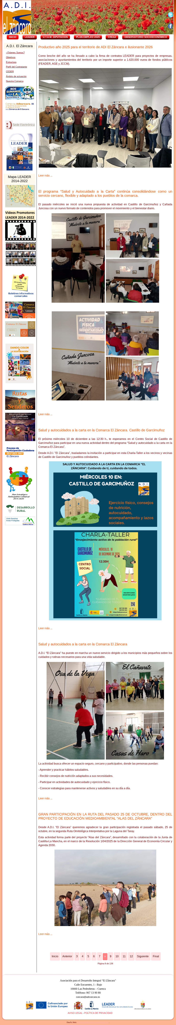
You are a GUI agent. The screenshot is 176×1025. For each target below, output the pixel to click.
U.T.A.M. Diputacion (55, 37)
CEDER (10, 71)
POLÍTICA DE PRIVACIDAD (98, 1013)
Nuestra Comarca (14, 81)
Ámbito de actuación (16, 76)
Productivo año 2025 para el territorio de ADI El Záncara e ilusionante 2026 (95, 47)
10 (117, 956)
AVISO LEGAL (75, 1013)
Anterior (67, 956)
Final (156, 956)
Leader (30, 37)
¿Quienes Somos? (15, 52)
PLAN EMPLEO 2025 (88, 37)
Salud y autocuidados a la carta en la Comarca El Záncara (82, 644)
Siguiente (143, 956)
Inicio (12, 37)
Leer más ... (45, 175)
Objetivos (10, 57)
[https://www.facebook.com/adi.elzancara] (170, 26)
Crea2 (112, 37)
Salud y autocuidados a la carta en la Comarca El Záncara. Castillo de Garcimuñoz (101, 430)
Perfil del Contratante (16, 67)
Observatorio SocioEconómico (145, 37)
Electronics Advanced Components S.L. (93, 1022)
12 (131, 956)
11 (124, 956)
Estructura (11, 62)
